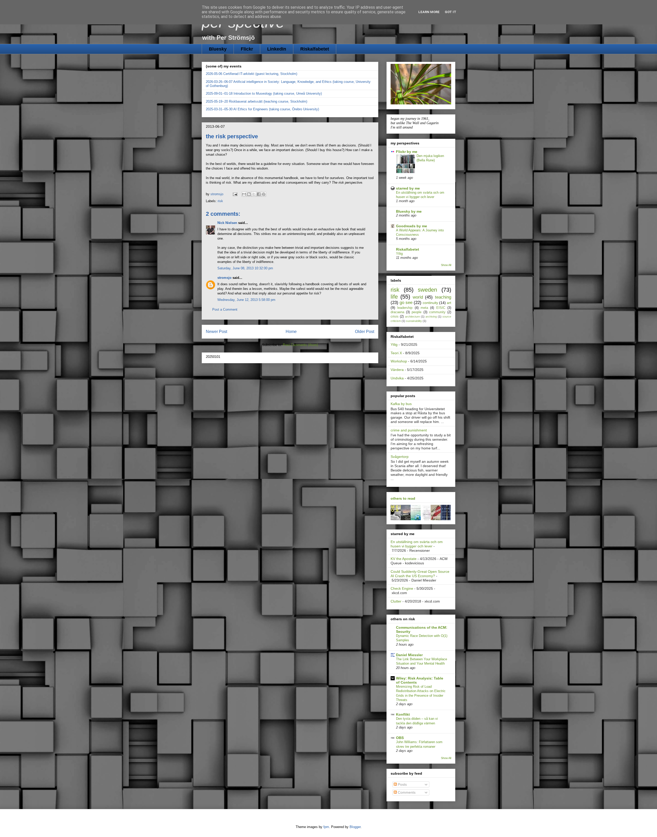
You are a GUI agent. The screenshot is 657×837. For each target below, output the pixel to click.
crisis (395, 316)
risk (220, 201)
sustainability (414, 320)
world (418, 297)
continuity (430, 303)
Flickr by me (406, 152)
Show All (446, 265)
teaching (443, 297)
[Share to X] (253, 194)
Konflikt (403, 714)
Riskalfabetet (314, 49)
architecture (412, 316)
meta (424, 308)
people (416, 312)
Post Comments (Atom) (300, 345)
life (394, 296)
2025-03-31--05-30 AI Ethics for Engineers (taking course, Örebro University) (262, 109)
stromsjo (224, 278)
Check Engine (402, 588)
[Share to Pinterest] (263, 194)
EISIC (440, 308)
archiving (431, 316)
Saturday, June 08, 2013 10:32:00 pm (245, 268)
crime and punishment (409, 430)
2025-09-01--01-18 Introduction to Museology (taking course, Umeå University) (264, 93)
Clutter (396, 601)
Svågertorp (400, 457)
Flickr (247, 49)
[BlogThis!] (249, 194)
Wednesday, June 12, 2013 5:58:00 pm (246, 300)
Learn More (429, 12)
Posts (402, 784)
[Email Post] (234, 194)
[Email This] (244, 194)
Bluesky (218, 49)
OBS (400, 738)
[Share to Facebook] (258, 194)
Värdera (397, 370)
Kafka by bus (401, 404)
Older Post (364, 331)
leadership (404, 308)
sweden (427, 290)
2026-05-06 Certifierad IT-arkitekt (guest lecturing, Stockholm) (251, 74)
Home (291, 331)
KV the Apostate (404, 559)
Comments (406, 792)
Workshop (399, 361)
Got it (450, 12)
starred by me (408, 188)
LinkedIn (276, 49)
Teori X (396, 353)
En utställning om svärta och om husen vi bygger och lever (417, 544)
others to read (403, 498)
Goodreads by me (411, 226)
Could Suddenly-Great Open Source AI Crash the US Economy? (420, 573)
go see (406, 302)
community (437, 312)
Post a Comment (224, 309)
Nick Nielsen (227, 223)
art (449, 303)
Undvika (397, 378)
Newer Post (216, 331)
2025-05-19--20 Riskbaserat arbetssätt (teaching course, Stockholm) (256, 101)
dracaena (397, 312)
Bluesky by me (409, 211)
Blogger (355, 827)
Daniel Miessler (409, 655)
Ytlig (399, 253)
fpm (326, 827)
